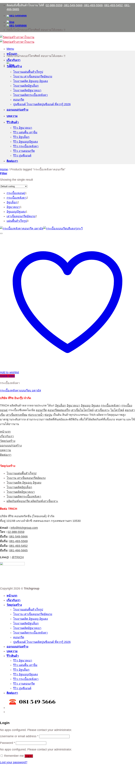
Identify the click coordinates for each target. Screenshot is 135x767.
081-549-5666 (73, 5)
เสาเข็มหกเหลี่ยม (16, 414)
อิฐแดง (95, 405)
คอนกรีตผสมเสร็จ (59, 410)
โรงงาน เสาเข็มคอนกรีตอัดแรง (32, 76)
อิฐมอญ (86, 405)
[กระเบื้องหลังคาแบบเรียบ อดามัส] (41, 228)
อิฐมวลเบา (73, 405)
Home (4, 169)
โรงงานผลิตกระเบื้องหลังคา (30, 95)
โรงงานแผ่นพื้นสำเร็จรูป (28, 71)
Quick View (7, 376)
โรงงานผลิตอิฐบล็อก (26, 85)
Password (7, 742)
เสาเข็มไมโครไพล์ (82, 410)
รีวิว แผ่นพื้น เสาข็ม (25, 132)
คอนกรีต (18, 99)
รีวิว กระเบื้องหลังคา (26, 146)
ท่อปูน (48, 414)
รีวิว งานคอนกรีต (24, 151)
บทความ (12, 116)
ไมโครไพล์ (117, 410)
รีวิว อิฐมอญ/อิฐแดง (25, 141)
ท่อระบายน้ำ (36, 414)
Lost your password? (13, 762)
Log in (29, 756)
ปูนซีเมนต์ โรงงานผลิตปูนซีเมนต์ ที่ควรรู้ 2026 (42, 104)
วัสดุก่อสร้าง (14, 66)
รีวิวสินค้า (13, 122)
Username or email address (19, 736)
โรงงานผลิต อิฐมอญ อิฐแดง (30, 81)
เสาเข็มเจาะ (102, 410)
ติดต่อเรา (12, 161)
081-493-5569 (93, 5)
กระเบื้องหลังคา (111, 405)
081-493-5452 (113, 5)
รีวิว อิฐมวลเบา (22, 127)
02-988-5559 (54, 5)
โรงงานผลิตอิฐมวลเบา (27, 90)
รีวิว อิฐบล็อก (21, 137)
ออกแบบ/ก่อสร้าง (17, 109)
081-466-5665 (18, 550)
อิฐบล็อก (60, 405)
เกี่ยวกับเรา (13, 60)
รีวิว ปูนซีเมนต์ (22, 155)
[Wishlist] (1, 233)
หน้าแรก (12, 53)
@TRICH (18, 557)
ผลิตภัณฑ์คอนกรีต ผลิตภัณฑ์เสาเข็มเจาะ (32, 501)
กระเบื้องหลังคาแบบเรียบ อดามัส (20, 390)
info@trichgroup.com (24, 527)
